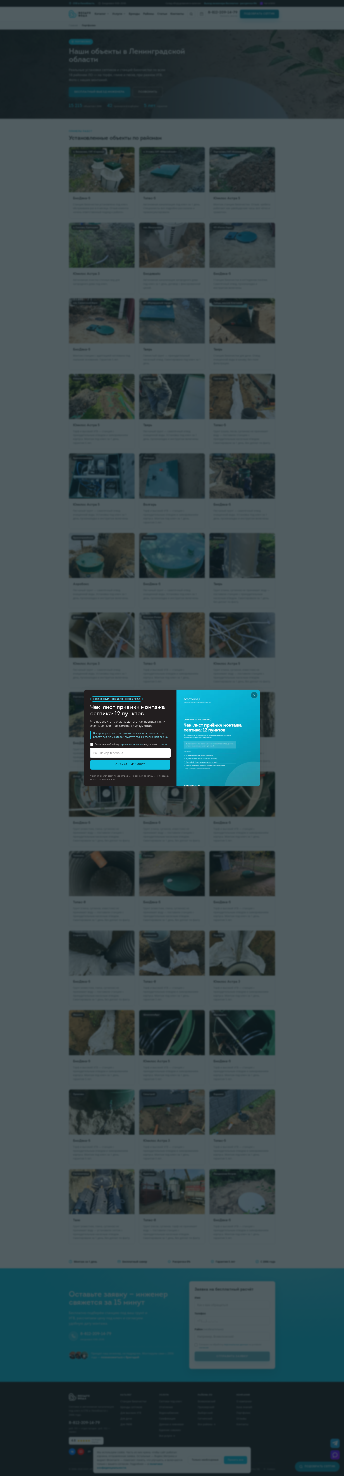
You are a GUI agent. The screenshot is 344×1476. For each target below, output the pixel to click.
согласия (162, 744)
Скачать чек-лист (130, 764)
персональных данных (132, 744)
